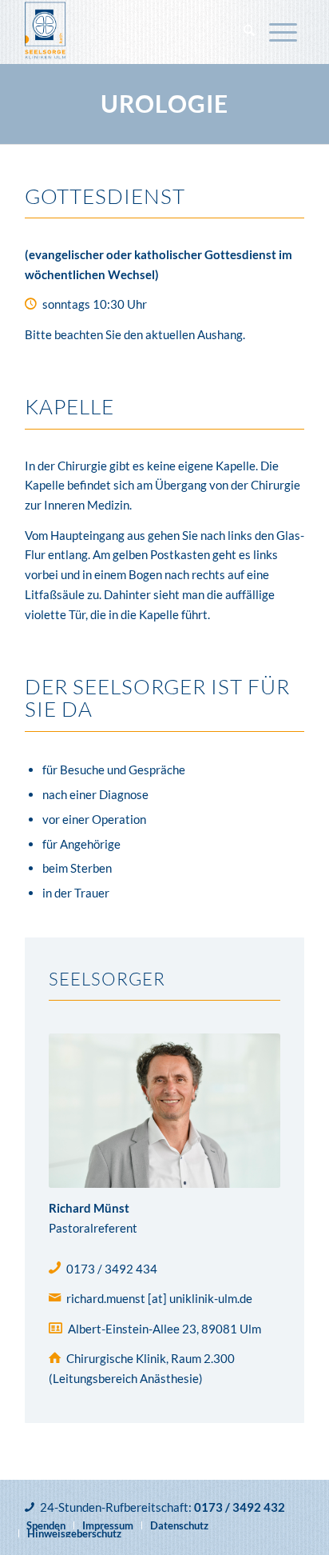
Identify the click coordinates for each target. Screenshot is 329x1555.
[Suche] (249, 32)
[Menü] (283, 32)
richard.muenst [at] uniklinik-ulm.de (159, 1298)
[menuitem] (249, 32)
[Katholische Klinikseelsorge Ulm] (136, 32)
